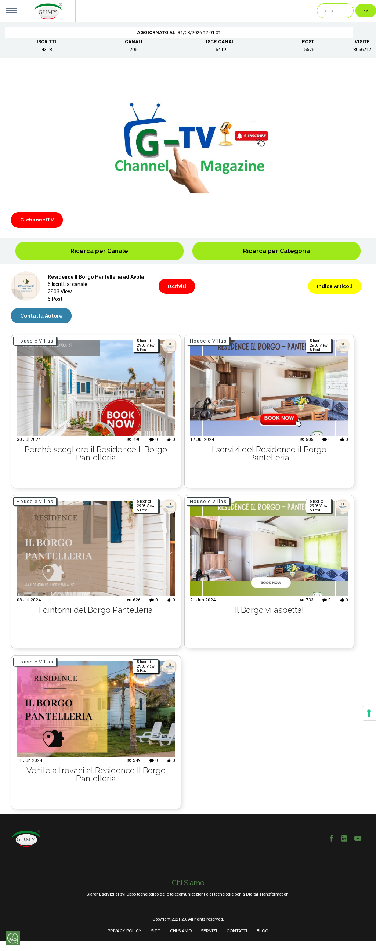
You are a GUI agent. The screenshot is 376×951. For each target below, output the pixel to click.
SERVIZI (209, 930)
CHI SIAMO (181, 930)
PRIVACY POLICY (124, 930)
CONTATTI (237, 930)
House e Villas (35, 341)
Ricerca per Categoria (276, 250)
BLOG (262, 930)
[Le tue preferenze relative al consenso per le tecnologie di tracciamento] (369, 713)
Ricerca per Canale (99, 250)
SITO (155, 930)
